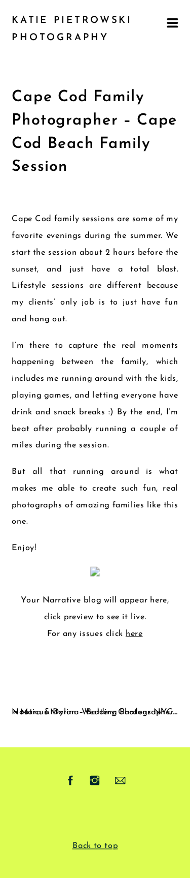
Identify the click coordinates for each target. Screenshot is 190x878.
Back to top (95, 846)
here (134, 634)
